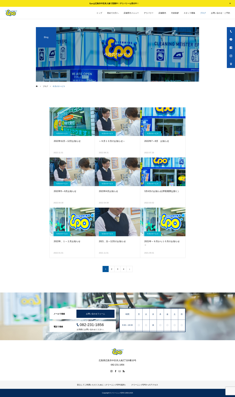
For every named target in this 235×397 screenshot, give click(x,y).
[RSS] (123, 371)
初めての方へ (113, 13)
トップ (99, 13)
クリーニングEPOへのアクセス (144, 385)
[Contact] (119, 371)
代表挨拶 (175, 13)
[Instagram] (111, 371)
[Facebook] (115, 371)
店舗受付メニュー (131, 13)
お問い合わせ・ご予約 (220, 13)
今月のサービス (62, 133)
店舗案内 (162, 13)
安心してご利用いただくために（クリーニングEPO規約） (102, 385)
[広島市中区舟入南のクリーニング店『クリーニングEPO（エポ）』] (11, 13)
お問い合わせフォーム (95, 314)
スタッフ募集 (189, 13)
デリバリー (148, 13)
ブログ (203, 13)
